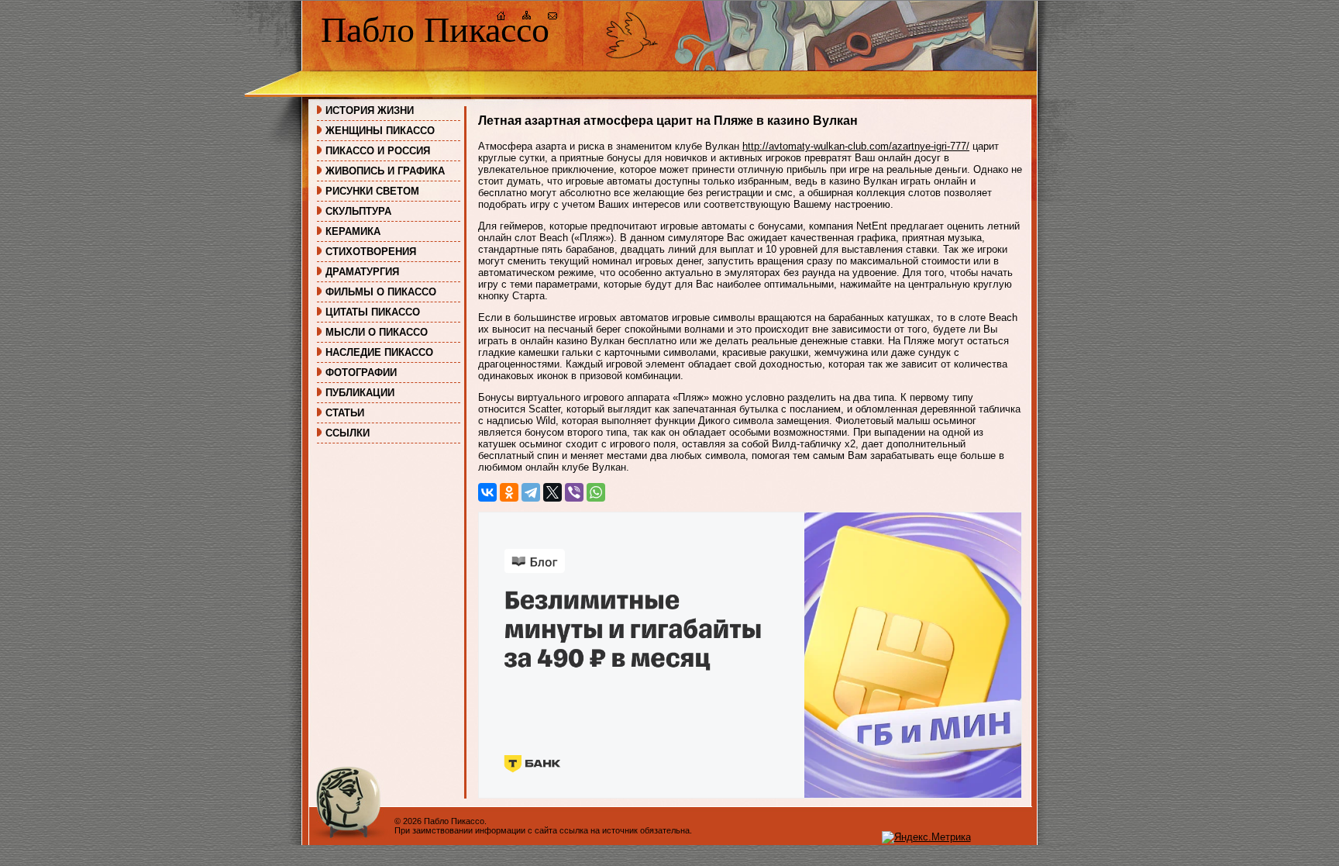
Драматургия (362, 272)
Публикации (359, 392)
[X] (552, 492)
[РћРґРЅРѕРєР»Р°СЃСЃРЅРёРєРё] (509, 492)
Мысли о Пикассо (376, 332)
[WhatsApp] (596, 492)
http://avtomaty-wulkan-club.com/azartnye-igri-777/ (855, 146)
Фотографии (361, 372)
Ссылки (347, 433)
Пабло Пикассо (435, 30)
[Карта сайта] (527, 17)
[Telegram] (530, 492)
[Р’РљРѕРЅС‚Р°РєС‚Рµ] (487, 492)
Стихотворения (370, 251)
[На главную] (501, 17)
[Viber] (574, 492)
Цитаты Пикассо (372, 312)
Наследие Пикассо (379, 352)
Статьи (344, 413)
